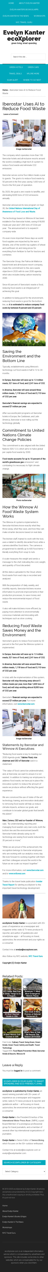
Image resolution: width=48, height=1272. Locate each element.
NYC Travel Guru (36, 956)
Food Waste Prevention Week (25, 1051)
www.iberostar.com (26, 704)
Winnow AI (21, 1054)
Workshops (7, 1227)
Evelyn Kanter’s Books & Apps (14, 1216)
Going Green (30, 1042)
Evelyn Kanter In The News (12, 1222)
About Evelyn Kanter (10, 1211)
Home (5, 90)
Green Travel (13, 1045)
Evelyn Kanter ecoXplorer (24, 35)
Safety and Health (26, 1045)
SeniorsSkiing (37, 1140)
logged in (18, 1070)
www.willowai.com (17, 873)
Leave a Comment (10, 114)
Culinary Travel (18, 1042)
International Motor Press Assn (16, 1120)
